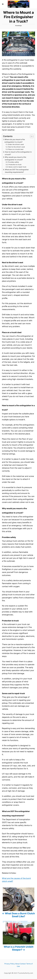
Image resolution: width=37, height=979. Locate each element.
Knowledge (18, 25)
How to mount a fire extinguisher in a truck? (18, 153)
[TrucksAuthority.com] (18, 4)
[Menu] (3, 4)
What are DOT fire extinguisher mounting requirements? (17, 171)
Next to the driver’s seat (16, 147)
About (17, 964)
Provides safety (13, 162)
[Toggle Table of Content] (31, 136)
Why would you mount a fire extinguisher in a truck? (15, 158)
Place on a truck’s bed (15, 149)
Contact (23, 964)
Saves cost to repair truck (17, 167)
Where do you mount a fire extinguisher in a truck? (15, 140)
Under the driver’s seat (16, 144)
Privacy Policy (9, 964)
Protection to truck (14, 164)
